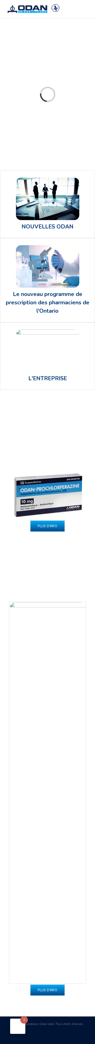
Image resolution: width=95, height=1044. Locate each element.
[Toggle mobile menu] (85, 7)
